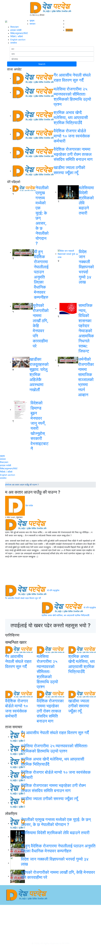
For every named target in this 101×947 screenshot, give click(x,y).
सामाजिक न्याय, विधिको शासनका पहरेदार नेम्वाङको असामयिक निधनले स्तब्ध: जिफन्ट (86, 328)
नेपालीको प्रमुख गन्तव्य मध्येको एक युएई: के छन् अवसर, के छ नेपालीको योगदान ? (42, 215)
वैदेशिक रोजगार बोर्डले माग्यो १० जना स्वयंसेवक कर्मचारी (72, 136)
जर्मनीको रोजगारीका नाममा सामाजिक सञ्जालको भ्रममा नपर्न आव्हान (86, 377)
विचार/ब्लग (14, 27)
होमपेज (7, 484)
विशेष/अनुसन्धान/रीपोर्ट (19, 33)
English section (17, 39)
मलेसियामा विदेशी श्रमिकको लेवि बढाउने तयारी (86, 200)
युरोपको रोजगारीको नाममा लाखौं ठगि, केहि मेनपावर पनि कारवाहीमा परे (58, 875)
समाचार (32, 23)
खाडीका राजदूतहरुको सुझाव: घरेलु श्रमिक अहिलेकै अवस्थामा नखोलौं (39, 374)
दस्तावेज (13, 42)
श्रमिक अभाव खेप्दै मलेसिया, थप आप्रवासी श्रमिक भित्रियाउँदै (71, 117)
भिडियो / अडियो (16, 36)
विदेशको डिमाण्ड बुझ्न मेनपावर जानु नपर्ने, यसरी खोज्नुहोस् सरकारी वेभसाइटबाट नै (40, 425)
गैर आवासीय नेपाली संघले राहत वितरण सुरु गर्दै (72, 77)
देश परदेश (29, 505)
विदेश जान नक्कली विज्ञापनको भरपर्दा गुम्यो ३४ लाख (86, 267)
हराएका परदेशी (15, 30)
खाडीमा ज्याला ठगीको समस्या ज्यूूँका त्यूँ (69, 170)
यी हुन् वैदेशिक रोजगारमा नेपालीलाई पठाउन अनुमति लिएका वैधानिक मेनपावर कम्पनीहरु (41, 274)
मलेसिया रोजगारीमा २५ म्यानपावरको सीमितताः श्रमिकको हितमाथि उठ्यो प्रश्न (72, 96)
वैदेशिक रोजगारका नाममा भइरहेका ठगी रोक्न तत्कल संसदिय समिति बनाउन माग (73, 154)
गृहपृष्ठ (32, 20)
